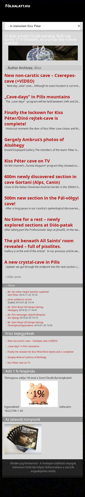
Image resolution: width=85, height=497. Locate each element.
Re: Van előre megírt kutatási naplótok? (28, 291)
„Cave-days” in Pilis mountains (37, 97)
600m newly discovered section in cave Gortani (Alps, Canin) (40, 179)
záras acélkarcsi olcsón (20, 299)
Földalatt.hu (17, 6)
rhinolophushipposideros (21, 325)
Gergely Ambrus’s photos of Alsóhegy (34, 142)
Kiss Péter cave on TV (27, 161)
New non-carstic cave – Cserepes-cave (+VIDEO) (40, 78)
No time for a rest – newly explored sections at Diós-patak (38, 222)
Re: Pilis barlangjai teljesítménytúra (26, 314)
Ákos (37, 67)
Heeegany (13, 310)
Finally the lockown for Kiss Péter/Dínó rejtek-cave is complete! (33, 118)
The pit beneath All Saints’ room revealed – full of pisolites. (39, 243)
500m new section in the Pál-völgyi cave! (41, 201)
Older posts (13, 277)
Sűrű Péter (13, 294)
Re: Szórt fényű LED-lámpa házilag (25, 307)
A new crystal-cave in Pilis (32, 262)
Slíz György (13, 317)
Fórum (11, 285)
